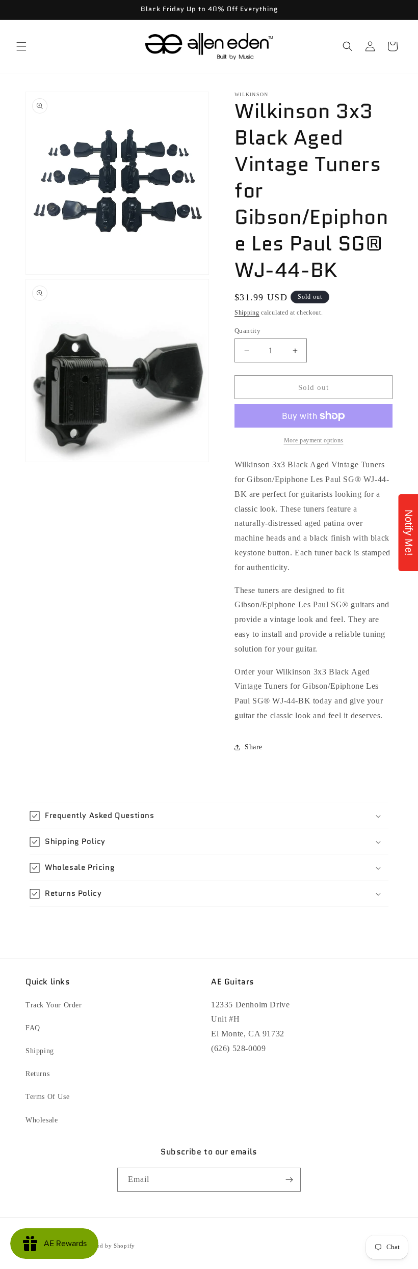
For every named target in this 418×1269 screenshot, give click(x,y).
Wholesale (41, 1120)
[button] (21, 46)
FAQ (32, 1028)
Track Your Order (53, 1005)
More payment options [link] (314, 440)
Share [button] (254, 747)
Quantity (247, 330)
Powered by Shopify (107, 1246)
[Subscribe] (289, 1180)
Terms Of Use (47, 1097)
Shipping (246, 312)
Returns (37, 1074)
